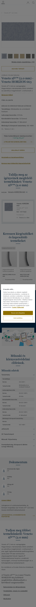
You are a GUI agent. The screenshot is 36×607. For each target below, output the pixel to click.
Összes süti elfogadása (18, 312)
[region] (18, 303)
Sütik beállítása (18, 318)
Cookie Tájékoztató (18, 307)
